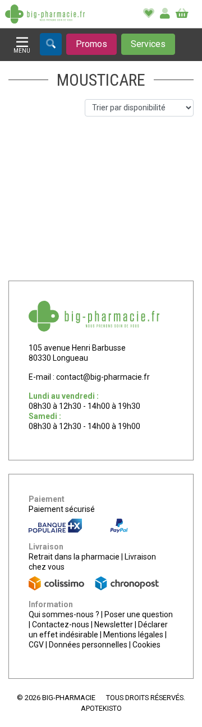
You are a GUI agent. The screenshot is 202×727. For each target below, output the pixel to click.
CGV (36, 644)
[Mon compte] (165, 14)
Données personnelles (88, 644)
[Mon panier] (182, 14)
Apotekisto (101, 708)
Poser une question (138, 614)
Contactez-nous (60, 624)
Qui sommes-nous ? (64, 614)
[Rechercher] (51, 44)
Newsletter (113, 624)
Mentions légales (133, 634)
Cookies (146, 644)
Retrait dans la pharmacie (74, 556)
